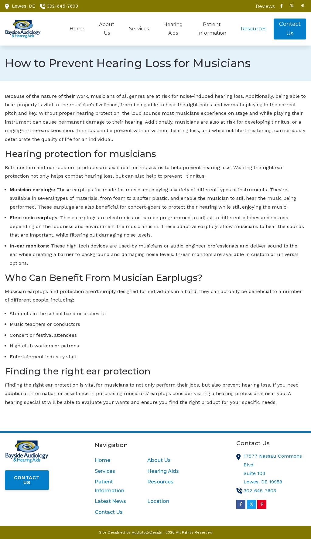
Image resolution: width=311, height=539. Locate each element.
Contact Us (27, 480)
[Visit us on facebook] (281, 6)
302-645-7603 (62, 6)
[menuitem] (264, 6)
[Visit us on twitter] (292, 6)
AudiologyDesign (147, 532)
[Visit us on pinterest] (302, 6)
